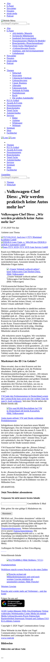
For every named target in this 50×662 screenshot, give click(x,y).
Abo (9, 28)
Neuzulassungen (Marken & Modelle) (28, 41)
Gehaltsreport (18, 53)
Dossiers (10, 58)
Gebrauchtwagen (19, 80)
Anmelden (5, 174)
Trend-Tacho (12, 110)
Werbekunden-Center (21, 613)
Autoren (16, 621)
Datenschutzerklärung (23, 531)
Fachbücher (12, 133)
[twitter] (2, 550)
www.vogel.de (7, 638)
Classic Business (19, 83)
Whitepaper (17, 123)
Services (10, 115)
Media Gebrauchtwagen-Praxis (15, 616)
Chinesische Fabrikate (22, 78)
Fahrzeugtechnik (19, 88)
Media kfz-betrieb (38, 613)
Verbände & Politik (20, 90)
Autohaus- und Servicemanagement (27, 51)
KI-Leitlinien (7, 621)
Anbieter (16, 120)
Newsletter (11, 56)
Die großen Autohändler (22, 98)
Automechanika (14, 113)
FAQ (46, 618)
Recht (14, 95)
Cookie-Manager (14, 611)
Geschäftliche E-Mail (36, 503)
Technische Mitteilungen (23, 36)
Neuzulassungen (14, 105)
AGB (4, 611)
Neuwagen (17, 75)
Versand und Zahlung (34, 618)
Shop (9, 130)
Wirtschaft (16, 73)
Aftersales (16, 85)
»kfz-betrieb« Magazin (22, 33)
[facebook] (1, 550)
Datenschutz (34, 616)
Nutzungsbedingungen (11, 528)
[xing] (3, 550)
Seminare (11, 128)
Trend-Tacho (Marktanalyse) (24, 46)
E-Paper (10, 31)
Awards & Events (14, 103)
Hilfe (24, 611)
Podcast (10, 63)
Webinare (16, 125)
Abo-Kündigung (34, 611)
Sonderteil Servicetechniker (24, 38)
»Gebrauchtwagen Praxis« (23, 48)
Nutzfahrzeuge (18, 93)
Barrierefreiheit (8, 618)
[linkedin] (4, 550)
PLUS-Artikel (13, 100)
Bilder (15, 118)
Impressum (20, 618)
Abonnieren (6, 513)
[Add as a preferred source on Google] (13, 606)
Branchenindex (13, 108)
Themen (10, 70)
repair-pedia (12, 61)
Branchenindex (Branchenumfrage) (27, 43)
